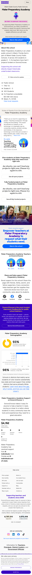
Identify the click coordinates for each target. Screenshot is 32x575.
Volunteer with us (6, 488)
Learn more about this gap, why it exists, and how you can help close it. (16, 389)
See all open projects (16, 177)
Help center (16, 470)
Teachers (21, 545)
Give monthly (5, 478)
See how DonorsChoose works (16, 326)
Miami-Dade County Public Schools (16, 7)
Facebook (12, 299)
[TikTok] (23, 534)
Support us (4, 485)
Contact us (19, 491)
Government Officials (16, 549)
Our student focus (20, 478)
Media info (18, 488)
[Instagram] (8, 534)
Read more (17, 135)
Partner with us (5, 483)
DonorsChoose (5, 2)
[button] (4, 297)
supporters (8, 517)
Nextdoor (27, 299)
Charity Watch (6, 512)
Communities (19, 483)
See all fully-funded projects (16, 199)
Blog (17, 485)
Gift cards (4, 480)
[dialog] (16, 564)
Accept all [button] (16, 572)
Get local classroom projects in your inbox (16, 538)
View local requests (11, 101)
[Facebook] (18, 534)
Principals (7, 547)
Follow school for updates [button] (17, 77)
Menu (27, 2)
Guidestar (27, 512)
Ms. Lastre (7, 139)
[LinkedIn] (13, 534)
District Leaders (18, 547)
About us (18, 475)
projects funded (23, 517)
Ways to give (5, 491)
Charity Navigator (16, 512)
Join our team (19, 480)
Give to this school (16, 40)
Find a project (5, 475)
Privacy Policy (20, 564)
